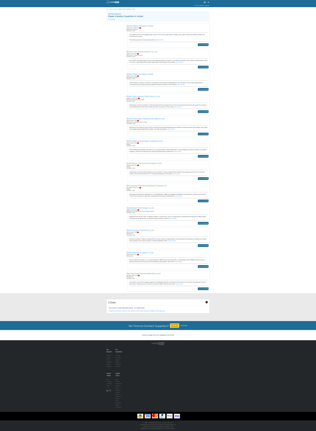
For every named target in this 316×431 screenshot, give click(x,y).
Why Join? (118, 357)
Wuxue (133, 311)
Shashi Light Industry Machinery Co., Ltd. (143, 96)
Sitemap (109, 381)
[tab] (158, 302)
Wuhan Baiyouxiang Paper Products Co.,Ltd (144, 141)
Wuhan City (126, 311)
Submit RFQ (174, 325)
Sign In (207, 5)
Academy (117, 390)
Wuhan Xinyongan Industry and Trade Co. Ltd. (145, 119)
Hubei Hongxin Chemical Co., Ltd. (140, 230)
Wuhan (118, 311)
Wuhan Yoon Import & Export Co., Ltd (141, 52)
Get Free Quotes (199, 5)
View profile (159, 40)
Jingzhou (112, 311)
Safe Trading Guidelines (118, 381)
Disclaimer (118, 396)
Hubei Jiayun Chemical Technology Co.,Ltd (143, 163)
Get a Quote (203, 44)
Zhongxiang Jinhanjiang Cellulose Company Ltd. (146, 186)
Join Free (117, 355)
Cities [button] (112, 302)
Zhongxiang (160, 311)
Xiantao (146, 311)
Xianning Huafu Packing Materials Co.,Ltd (143, 273)
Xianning (139, 311)
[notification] (204, 2)
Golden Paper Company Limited (139, 26)
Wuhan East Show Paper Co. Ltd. (139, 253)
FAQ (108, 379)
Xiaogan (152, 311)
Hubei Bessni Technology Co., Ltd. (140, 208)
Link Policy (118, 407)
